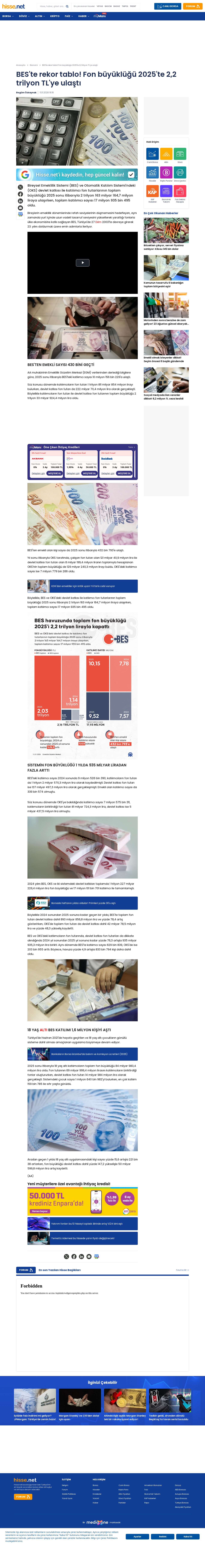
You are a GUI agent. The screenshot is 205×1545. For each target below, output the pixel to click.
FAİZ (67, 16)
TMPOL (125, 6)
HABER (82, 16)
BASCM (108, 6)
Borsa (95, 1485)
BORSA (6, 16)
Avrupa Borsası (182, 1494)
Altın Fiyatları (124, 1494)
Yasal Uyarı (67, 1498)
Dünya (178, 1485)
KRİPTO (54, 16)
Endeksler (97, 1494)
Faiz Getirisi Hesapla (180, 200)
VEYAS (100, 6)
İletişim (65, 1485)
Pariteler (122, 1502)
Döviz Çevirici (180, 181)
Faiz (146, 1489)
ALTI (43, 1029)
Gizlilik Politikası (69, 1494)
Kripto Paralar (166, 181)
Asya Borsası (181, 1498)
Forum (65, 1489)
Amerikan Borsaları (153, 1485)
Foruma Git (181, 1270)
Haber (95, 1502)
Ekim (98, 222)
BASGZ (116, 6)
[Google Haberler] (20, 214)
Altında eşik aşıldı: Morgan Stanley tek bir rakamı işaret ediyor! (125, 1417)
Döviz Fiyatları (125, 1498)
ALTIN (38, 16)
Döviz (180, 162)
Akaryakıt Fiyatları (183, 1507)
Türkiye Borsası (182, 1502)
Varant (96, 1498)
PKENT (133, 6)
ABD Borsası (180, 1489)
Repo (146, 1502)
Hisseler (152, 181)
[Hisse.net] (13, 6)
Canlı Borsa (152, 162)
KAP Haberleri (153, 200)
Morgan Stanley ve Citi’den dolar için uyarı (79, 1417)
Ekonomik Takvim (166, 200)
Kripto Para (123, 1489)
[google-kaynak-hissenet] (77, 175)
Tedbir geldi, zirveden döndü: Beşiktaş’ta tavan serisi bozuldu (168, 1417)
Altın (166, 162)
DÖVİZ (23, 16)
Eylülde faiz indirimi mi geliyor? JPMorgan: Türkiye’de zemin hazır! (35, 1417)
